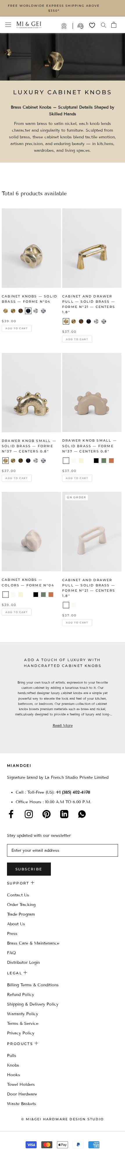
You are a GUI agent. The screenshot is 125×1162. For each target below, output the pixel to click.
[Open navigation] (8, 24)
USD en (24, 1153)
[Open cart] (113, 25)
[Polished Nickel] (43, 311)
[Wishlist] (92, 25)
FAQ (11, 952)
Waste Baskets (21, 1103)
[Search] (103, 24)
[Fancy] (82, 814)
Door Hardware (22, 1094)
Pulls (11, 1055)
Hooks (13, 1074)
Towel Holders (21, 1084)
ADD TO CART (17, 328)
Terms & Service (22, 1023)
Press (12, 933)
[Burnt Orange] (111, 460)
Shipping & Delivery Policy (32, 1004)
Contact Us (18, 895)
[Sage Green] (88, 460)
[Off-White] (73, 460)
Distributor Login (23, 962)
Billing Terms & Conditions (33, 984)
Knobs (13, 1065)
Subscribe (28, 869)
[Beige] (81, 460)
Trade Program (67, 26)
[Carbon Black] (28, 311)
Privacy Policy (20, 1033)
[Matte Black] (96, 460)
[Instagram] (29, 814)
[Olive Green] (103, 460)
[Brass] (5, 311)
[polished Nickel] (103, 321)
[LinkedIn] (64, 814)
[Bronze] (20, 311)
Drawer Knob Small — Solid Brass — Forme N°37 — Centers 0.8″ (29, 446)
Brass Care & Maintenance (33, 943)
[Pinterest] (46, 814)
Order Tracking (21, 904)
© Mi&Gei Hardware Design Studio (62, 1119)
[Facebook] (11, 814)
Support (81, 26)
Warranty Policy (22, 1013)
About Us (16, 923)
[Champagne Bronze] (13, 311)
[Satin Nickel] (35, 311)
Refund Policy (20, 994)
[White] (66, 460)
